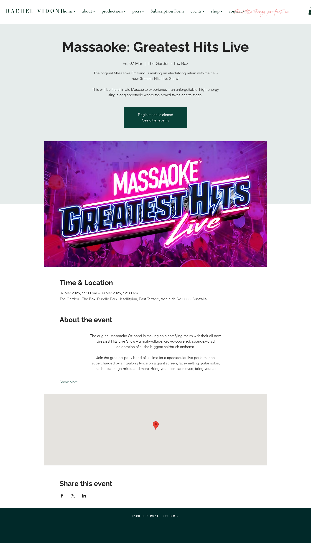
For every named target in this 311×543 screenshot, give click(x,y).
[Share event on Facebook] (62, 496)
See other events (155, 120)
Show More (69, 382)
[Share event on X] (73, 496)
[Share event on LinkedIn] (84, 496)
